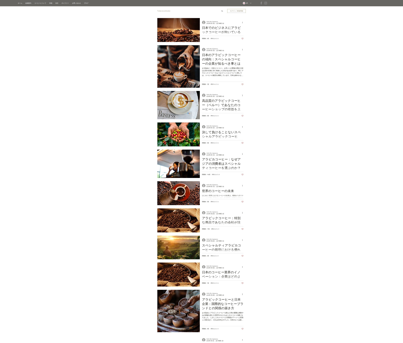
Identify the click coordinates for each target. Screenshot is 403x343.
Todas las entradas (163, 11)
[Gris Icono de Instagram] (266, 3)
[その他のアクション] (243, 22)
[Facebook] (261, 3)
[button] (222, 11)
